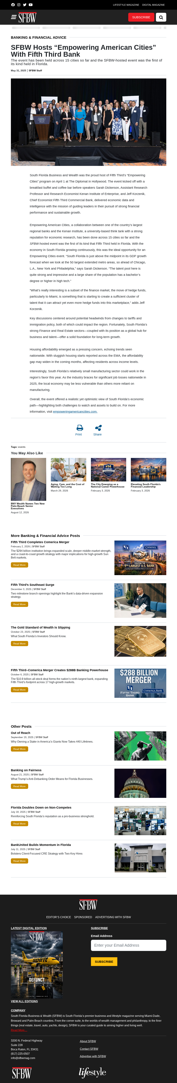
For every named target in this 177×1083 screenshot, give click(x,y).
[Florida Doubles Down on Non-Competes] (140, 821)
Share (97, 434)
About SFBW (88, 1041)
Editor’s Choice (58, 917)
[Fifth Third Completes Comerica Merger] (140, 559)
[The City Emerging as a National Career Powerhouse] (108, 470)
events (21, 447)
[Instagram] (19, 5)
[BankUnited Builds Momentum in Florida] (140, 858)
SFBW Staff (35, 70)
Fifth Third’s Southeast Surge (32, 585)
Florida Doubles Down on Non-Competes (41, 807)
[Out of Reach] (140, 746)
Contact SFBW (89, 1048)
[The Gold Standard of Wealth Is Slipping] (140, 644)
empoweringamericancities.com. (75, 411)
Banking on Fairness (26, 770)
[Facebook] (13, 5)
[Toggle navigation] (13, 17)
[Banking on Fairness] (140, 784)
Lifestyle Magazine (126, 5)
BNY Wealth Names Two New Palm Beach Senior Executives (28, 506)
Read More (19, 565)
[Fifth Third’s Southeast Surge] (140, 601)
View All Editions (24, 1001)
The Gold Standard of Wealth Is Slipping (40, 627)
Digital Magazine (153, 5)
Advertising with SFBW (113, 917)
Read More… (19, 1030)
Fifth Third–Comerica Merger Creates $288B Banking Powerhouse (59, 670)
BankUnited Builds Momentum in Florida (41, 845)
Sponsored (83, 917)
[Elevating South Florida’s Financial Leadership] (148, 470)
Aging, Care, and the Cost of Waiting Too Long (67, 485)
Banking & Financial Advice (38, 37)
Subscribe (141, 17)
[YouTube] (31, 5)
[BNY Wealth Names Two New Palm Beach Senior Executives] (28, 480)
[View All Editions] (37, 965)
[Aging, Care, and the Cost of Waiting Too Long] (68, 470)
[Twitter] (25, 5)
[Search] (161, 17)
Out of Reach (20, 733)
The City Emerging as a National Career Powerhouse (107, 485)
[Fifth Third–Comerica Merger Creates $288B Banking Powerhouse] (140, 684)
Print (78, 434)
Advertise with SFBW (93, 1056)
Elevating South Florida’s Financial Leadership (146, 485)
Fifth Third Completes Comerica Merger (40, 542)
